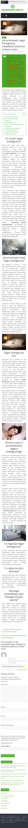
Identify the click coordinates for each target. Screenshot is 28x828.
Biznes (2, 793)
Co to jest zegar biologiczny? (11, 117)
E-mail (3, 716)
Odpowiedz (22, 670)
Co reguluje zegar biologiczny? (12, 128)
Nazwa (3, 707)
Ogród (4, 37)
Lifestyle (3, 801)
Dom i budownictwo (6, 796)
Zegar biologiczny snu (10, 122)
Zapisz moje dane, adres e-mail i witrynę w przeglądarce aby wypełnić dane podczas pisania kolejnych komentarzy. (13, 738)
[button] (22, 114)
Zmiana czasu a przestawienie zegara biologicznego (14, 125)
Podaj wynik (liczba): (7, 743)
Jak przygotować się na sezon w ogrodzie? (11, 780)
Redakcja (15, 51)
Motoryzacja (4, 803)
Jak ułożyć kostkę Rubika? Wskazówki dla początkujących (14, 637)
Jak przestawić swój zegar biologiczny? (11, 119)
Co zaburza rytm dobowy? (11, 130)
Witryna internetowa (7, 725)
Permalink (13, 663)
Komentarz (4, 684)
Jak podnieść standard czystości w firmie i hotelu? (14, 774)
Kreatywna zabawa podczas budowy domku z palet (11, 630)
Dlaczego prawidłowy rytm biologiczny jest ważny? (11, 133)
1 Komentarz (22, 51)
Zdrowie (3, 808)
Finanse (3, 798)
